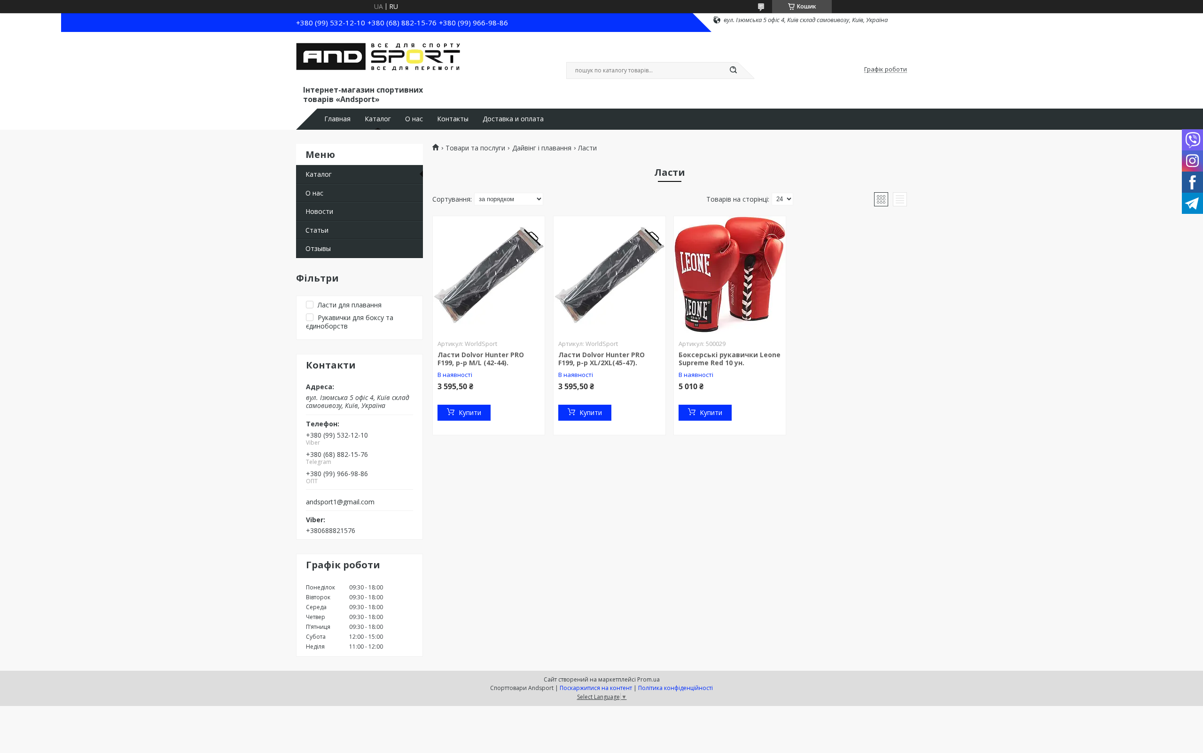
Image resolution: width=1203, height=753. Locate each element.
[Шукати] (733, 70)
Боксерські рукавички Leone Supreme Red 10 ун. (730, 359)
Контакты (453, 119)
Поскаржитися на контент (596, 688)
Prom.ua (648, 679)
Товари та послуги (475, 148)
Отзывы (318, 248)
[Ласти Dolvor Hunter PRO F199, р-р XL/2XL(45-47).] (609, 275)
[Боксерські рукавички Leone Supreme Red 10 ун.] (730, 275)
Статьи (316, 230)
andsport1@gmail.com (340, 502)
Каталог (378, 119)
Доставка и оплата (513, 119)
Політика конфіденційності (675, 688)
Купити (470, 412)
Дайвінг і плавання (541, 148)
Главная (337, 119)
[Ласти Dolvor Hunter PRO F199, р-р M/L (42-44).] (489, 275)
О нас (414, 119)
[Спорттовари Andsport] (378, 60)
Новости (319, 211)
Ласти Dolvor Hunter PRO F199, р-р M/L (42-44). (480, 359)
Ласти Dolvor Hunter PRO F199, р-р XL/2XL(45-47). (601, 359)
